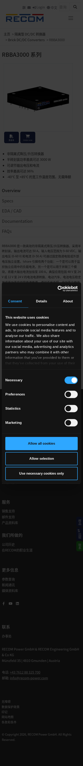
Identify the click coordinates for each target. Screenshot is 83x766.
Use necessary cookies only (41, 473)
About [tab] (68, 301)
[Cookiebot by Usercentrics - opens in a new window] (58, 289)
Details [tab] (41, 301)
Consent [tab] (15, 301)
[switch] (71, 394)
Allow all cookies (41, 443)
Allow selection (41, 458)
